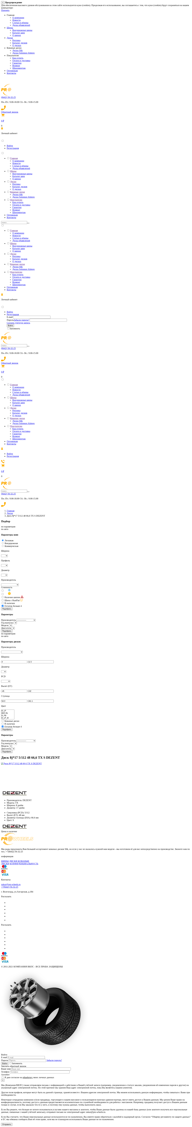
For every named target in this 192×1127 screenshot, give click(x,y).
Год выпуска (7, 622)
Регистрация (13, 148)
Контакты (11, 73)
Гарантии (17, 63)
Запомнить (15, 328)
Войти (10, 145)
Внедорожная (11, 543)
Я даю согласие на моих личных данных (29, 1077)
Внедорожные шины (22, 30)
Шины (10, 28)
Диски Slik (17, 50)
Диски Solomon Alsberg (23, 53)
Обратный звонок (9, 112)
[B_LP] (7, 711)
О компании (18, 17)
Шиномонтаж (19, 68)
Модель (4, 625)
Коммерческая (11, 546)
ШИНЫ (5, 861)
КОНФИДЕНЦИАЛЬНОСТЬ (24, 863)
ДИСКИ (5, 863)
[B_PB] (7, 715)
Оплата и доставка (21, 60)
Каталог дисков (19, 43)
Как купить (17, 58)
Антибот (5, 1074)
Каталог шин (18, 33)
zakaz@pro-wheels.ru (11, 884)
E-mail (10, 317)
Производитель (8, 620)
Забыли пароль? (21, 320)
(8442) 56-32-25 (8, 97)
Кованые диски (17, 192)
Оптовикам (12, 70)
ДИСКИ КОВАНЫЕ (19, 861)
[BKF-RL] (7, 713)
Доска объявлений (21, 25)
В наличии (9, 603)
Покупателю (16, 200)
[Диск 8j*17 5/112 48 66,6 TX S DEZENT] (21, 763)
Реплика (16, 40)
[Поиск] (28, 223)
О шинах (16, 35)
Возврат (16, 65)
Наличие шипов (12, 597)
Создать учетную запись (18, 323)
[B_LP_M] (7, 718)
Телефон (5, 1072)
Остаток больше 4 (13, 606)
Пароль (10, 320)
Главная (14, 158)
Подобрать (6, 609)
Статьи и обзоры (20, 22)
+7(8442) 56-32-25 (9, 887)
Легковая (9, 540)
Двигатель (6, 628)
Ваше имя (6, 1069)
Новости (16, 20)
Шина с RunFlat (12, 600)
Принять (5, 10)
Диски (10, 38)
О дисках (16, 45)
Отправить (6, 1124)
